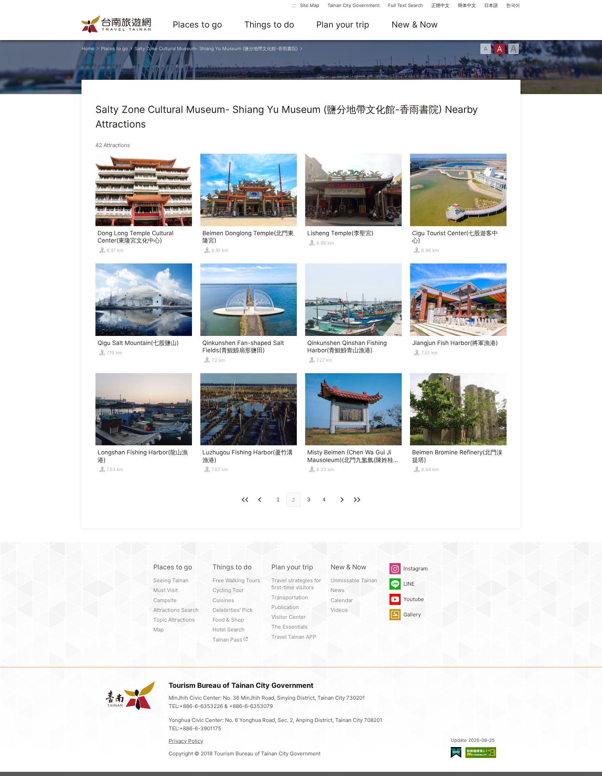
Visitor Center (288, 617)
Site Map (309, 5)
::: (294, 5)
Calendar (342, 600)
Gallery (412, 614)
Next (261, 500)
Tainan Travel (116, 25)
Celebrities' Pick (233, 610)
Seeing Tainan (170, 580)
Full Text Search (405, 5)
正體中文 (440, 5)
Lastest (357, 500)
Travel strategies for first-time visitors (296, 584)
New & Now (415, 25)
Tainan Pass (227, 639)
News (338, 590)
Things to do (269, 25)
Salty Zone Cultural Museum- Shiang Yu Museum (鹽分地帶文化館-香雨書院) (216, 48)
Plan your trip (342, 25)
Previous (341, 500)
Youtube (413, 599)
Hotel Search (229, 629)
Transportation (289, 597)
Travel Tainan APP (293, 636)
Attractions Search (176, 610)
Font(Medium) (499, 49)
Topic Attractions (174, 619)
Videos (339, 610)
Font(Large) (513, 49)
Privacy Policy (186, 741)
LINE (409, 584)
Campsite (165, 600)
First (245, 500)
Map (158, 629)
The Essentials (289, 626)
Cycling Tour (228, 590)
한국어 (513, 5)
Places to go (197, 25)
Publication (285, 607)
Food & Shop (228, 619)
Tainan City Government (353, 5)
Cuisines (223, 600)
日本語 (491, 5)
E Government (456, 752)
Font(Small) (485, 49)
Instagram (415, 568)
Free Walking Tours (236, 580)
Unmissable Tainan (354, 580)
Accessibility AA (480, 752)
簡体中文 (467, 5)
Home (88, 48)
